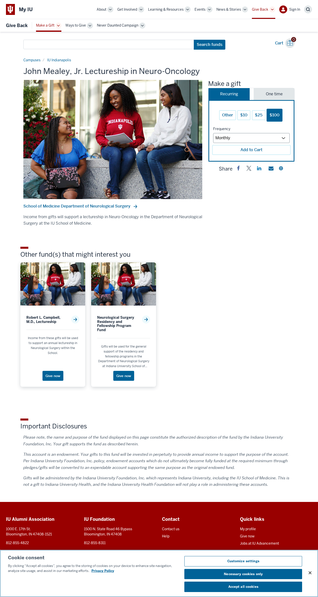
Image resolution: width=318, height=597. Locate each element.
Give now (247, 536)
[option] (112, 139)
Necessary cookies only (243, 574)
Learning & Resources (166, 9)
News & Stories (228, 9)
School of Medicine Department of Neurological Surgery (77, 206)
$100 (274, 115)
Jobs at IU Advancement (259, 543)
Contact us (170, 529)
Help (165, 536)
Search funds (209, 44)
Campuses (31, 60)
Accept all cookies (243, 587)
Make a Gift (45, 25)
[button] (238, 169)
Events (200, 9)
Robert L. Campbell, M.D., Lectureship (43, 320)
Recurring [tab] (229, 94)
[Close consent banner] (310, 572)
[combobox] (108, 44)
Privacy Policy (102, 571)
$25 (259, 115)
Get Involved (127, 9)
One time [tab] (274, 94)
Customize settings (243, 561)
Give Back (260, 9)
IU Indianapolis (59, 60)
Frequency (221, 129)
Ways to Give (75, 25)
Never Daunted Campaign (117, 25)
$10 (243, 115)
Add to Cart (251, 149)
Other (227, 115)
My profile (248, 529)
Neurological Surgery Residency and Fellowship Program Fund (115, 324)
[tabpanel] (251, 131)
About (101, 9)
